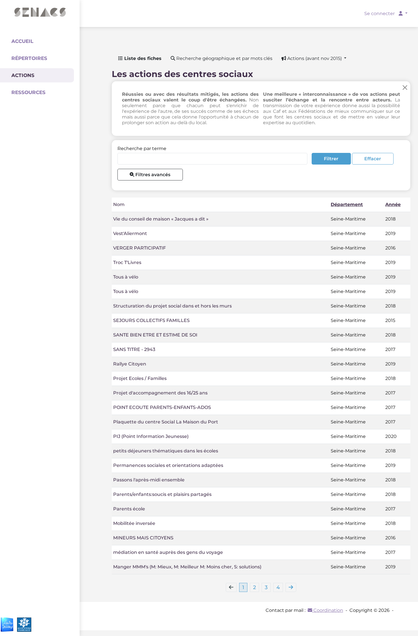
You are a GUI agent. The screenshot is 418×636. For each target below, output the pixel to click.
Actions (22, 75)
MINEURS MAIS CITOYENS (143, 538)
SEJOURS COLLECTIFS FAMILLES (151, 320)
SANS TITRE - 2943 (134, 349)
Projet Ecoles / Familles (140, 378)
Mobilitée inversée (134, 523)
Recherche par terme (141, 148)
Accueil (22, 41)
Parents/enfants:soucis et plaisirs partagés (162, 494)
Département (347, 204)
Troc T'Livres (127, 262)
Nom (119, 204)
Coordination (327, 610)
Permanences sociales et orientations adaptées (168, 465)
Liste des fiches (142, 58)
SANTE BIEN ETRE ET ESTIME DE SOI (155, 335)
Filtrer (331, 158)
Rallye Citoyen (129, 364)
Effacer (372, 158)
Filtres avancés (152, 174)
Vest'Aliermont (130, 233)
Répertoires (29, 58)
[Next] (290, 587)
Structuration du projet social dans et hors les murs (172, 306)
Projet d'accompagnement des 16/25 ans (160, 393)
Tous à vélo (125, 277)
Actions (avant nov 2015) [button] (314, 58)
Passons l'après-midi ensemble (149, 480)
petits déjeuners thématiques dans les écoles (165, 451)
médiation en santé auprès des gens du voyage (168, 552)
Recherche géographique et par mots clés (223, 58)
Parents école (129, 509)
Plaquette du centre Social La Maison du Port (165, 422)
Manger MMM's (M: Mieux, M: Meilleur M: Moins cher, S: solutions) (187, 567)
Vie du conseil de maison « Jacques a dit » (160, 219)
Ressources (28, 92)
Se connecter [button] (380, 13)
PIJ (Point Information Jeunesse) (151, 436)
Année (393, 204)
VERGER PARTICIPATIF (139, 248)
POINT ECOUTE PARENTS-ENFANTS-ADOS (162, 407)
